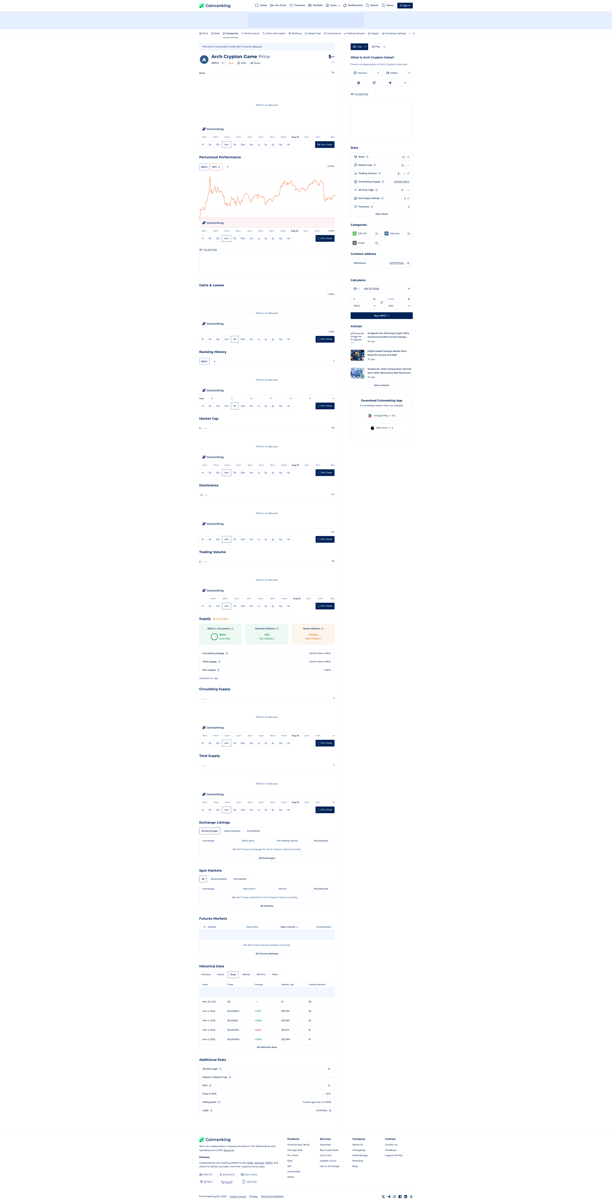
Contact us (391, 1144)
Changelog (358, 1150)
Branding (357, 1160)
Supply (375, 33)
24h (226, 144)
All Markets (266, 905)
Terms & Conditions (272, 1196)
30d (243, 144)
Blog (355, 1166)
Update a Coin (328, 1160)
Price (205, 33)
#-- (223, 62)
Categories (232, 33)
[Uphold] (249, 1182)
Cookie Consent (238, 1196)
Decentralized (232, 830)
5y (273, 144)
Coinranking (218, 5)
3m (251, 144)
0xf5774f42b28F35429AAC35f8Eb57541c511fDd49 (398, 263)
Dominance (334, 33)
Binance (259, 1162)
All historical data (267, 1047)
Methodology (360, 1155)
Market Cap (314, 33)
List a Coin (326, 1155)
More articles (381, 385)
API (289, 1166)
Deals (290, 1176)
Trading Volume (356, 33)
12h (218, 144)
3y (266, 144)
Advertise (325, 1144)
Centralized (253, 830)
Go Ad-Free (210, 249)
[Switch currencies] (382, 302)
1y (259, 144)
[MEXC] (206, 1175)
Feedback (391, 1150)
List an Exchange (329, 1166)
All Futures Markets (267, 953)
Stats (217, 33)
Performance (251, 33)
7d (234, 144)
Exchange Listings (395, 33)
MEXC (250, 1162)
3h (210, 144)
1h (203, 144)
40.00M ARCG (401, 181)
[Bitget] (249, 1174)
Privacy (253, 1196)
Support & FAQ (393, 1155)
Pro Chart (292, 1155)
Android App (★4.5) (298, 1144)
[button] (365, 233)
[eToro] (227, 1182)
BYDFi (269, 1162)
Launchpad (293, 1171)
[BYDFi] (206, 1182)
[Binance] (227, 1174)
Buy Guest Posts (329, 1150)
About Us (229, 1150)
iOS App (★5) (294, 1150)
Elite (289, 1160)
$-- (402, 165)
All (288, 144)
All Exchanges (210, 830)
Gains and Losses (275, 33)
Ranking (297, 33)
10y (280, 144)
